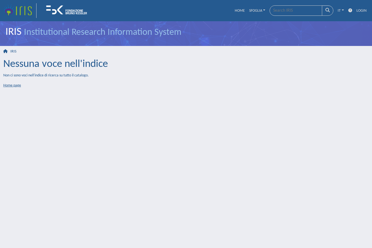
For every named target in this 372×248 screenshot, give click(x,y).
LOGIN (361, 11)
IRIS (13, 51)
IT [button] (339, 11)
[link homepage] (19, 10)
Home (240, 11)
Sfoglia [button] (255, 11)
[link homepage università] (68, 10)
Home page (12, 85)
